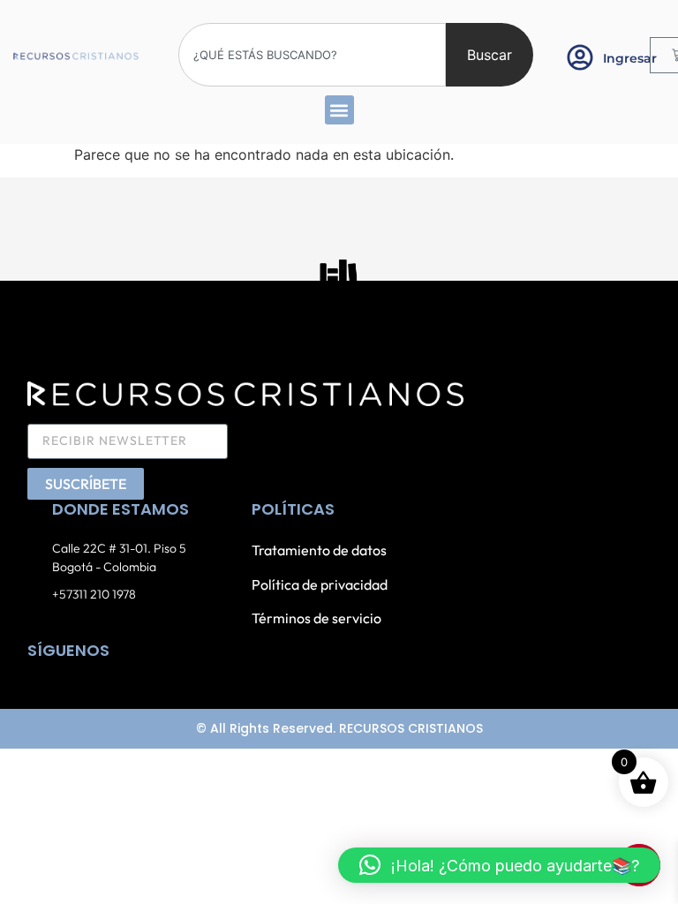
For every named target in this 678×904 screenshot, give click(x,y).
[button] (339, 109)
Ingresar (630, 58)
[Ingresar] (580, 57)
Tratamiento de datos (319, 550)
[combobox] (312, 55)
